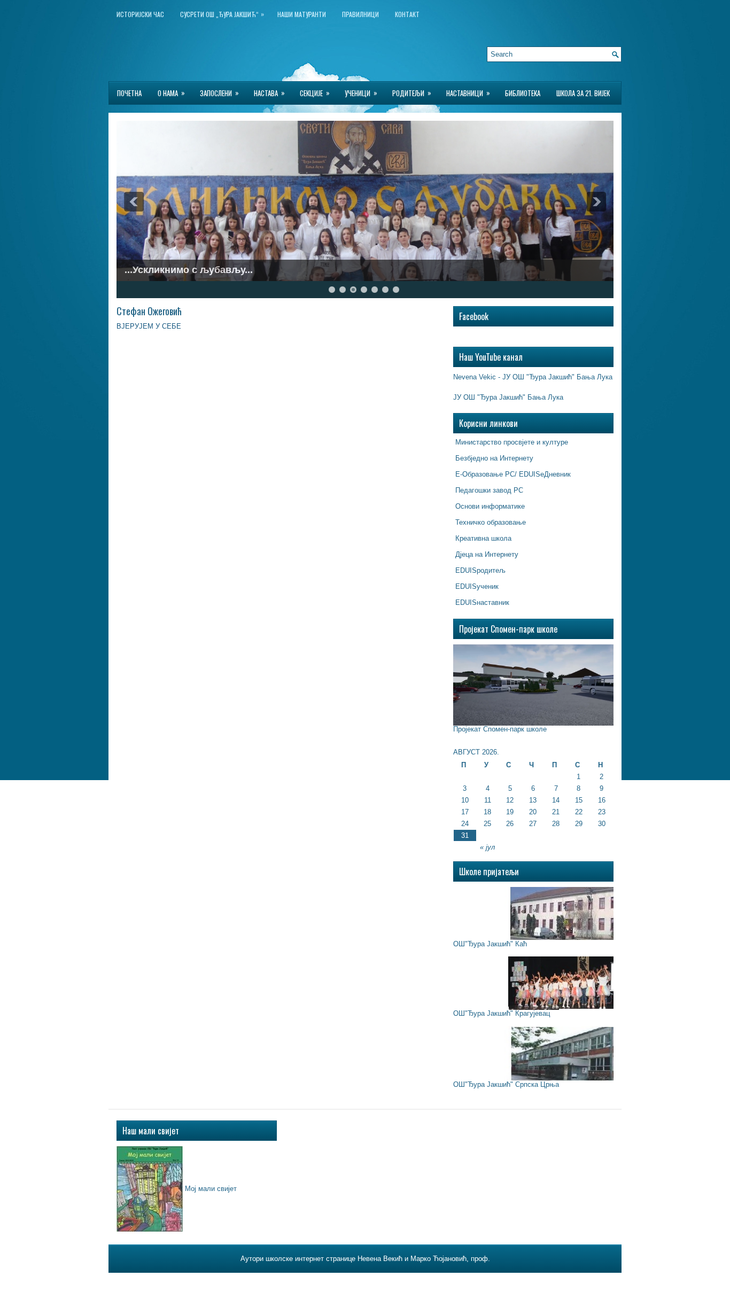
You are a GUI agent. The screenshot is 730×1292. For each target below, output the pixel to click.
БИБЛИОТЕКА (522, 93)
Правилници (360, 14)
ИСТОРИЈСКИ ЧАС (140, 14)
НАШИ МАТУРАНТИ (301, 14)
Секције (315, 92)
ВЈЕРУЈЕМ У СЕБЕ (150, 326)
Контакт (407, 14)
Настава (269, 92)
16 (601, 800)
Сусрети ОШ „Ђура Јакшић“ (222, 14)
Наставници (468, 92)
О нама (171, 92)
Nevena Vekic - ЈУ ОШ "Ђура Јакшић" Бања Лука (532, 377)
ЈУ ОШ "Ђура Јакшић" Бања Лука (508, 397)
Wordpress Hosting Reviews (428, 1281)
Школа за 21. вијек (583, 93)
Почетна (129, 93)
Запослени (219, 92)
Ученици (361, 92)
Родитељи (411, 92)
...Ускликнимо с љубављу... (189, 269)
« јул (487, 847)
